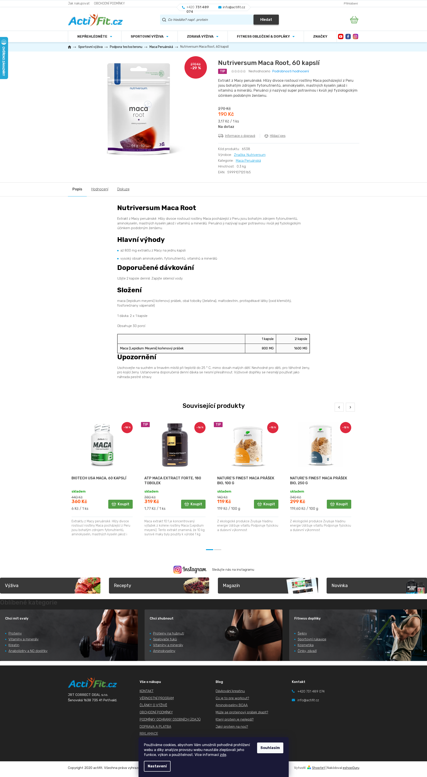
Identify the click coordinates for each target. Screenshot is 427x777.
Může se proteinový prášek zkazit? (242, 712)
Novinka (340, 585)
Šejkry (302, 633)
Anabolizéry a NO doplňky (28, 651)
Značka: (250, 155)
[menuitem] (149, 36)
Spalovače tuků (165, 639)
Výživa (11, 585)
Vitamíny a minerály (24, 639)
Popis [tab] (77, 189)
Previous (339, 407)
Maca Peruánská (248, 161)
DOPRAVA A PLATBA (155, 727)
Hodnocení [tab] (99, 189)
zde (223, 755)
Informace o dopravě (240, 136)
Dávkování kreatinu (230, 691)
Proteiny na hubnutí (168, 633)
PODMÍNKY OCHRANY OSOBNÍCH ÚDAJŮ (170, 719)
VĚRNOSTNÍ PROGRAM (157, 698)
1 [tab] (209, 549)
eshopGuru (351, 768)
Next (350, 407)
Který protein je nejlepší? (235, 719)
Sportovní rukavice (312, 639)
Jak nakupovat (78, 3)
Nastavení (157, 766)
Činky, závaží (307, 651)
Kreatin (14, 645)
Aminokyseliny (164, 651)
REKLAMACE (149, 734)
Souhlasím (270, 748)
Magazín (231, 585)
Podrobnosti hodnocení (290, 71)
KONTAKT (147, 691)
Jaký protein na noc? (232, 727)
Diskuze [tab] (123, 189)
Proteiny (15, 633)
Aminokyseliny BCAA (232, 705)
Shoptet (318, 768)
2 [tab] (217, 549)
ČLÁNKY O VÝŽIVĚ (153, 705)
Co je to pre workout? (232, 698)
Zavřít (243, 145)
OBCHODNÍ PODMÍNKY (109, 3)
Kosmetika (306, 645)
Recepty (122, 585)
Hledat (266, 19)
